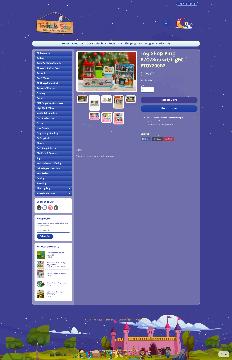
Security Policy (125, 319)
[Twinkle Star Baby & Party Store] (55, 23)
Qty (142, 85)
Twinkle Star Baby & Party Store (115, 350)
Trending (41, 183)
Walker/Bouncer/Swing (49, 163)
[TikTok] (56, 207)
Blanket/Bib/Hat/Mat (48, 68)
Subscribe (45, 236)
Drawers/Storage (46, 88)
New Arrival (43, 173)
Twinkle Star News (54, 194)
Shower (41, 143)
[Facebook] (44, 207)
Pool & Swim (43, 128)
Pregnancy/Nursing (47, 133)
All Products (43, 53)
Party (40, 123)
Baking (40, 178)
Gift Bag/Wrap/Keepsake (50, 103)
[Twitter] (39, 207)
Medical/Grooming (47, 113)
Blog (149, 44)
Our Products (97, 44)
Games (40, 98)
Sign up (192, 4)
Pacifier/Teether (45, 118)
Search (88, 319)
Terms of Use (110, 319)
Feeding (41, 93)
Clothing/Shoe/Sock (48, 83)
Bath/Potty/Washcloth (49, 63)
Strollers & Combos (47, 153)
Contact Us (163, 43)
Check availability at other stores (160, 124)
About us (78, 43)
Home (65, 43)
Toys (39, 158)
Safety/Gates (44, 138)
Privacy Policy (141, 319)
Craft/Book (43, 78)
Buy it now (169, 108)
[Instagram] (50, 207)
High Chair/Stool (45, 108)
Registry (116, 44)
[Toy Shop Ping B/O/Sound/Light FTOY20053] (82, 99)
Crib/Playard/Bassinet (49, 168)
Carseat (41, 73)
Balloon (41, 58)
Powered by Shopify (116, 352)
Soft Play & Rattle (46, 148)
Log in (181, 4)
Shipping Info (133, 43)
